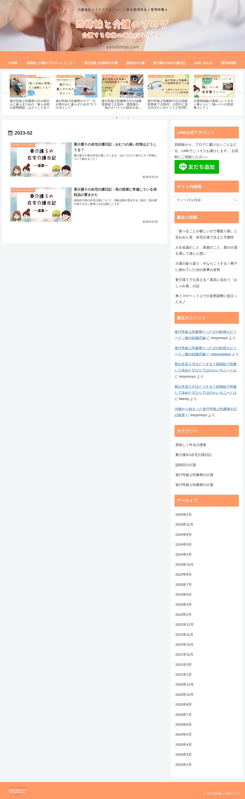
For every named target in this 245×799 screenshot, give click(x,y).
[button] (235, 200)
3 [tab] (128, 118)
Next (240, 93)
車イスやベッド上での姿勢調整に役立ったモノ (206, 299)
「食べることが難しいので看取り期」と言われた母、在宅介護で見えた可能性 (206, 234)
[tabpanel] (30, 92)
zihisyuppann (221, 354)
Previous (5, 93)
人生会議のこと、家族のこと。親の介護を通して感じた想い (206, 250)
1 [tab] (117, 118)
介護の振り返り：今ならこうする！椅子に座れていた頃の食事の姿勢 (206, 266)
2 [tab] (122, 118)
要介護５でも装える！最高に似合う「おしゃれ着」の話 (206, 283)
